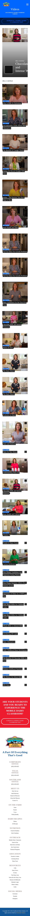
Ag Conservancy (15, 847)
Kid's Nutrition (15, 833)
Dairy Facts (15, 861)
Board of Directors (15, 795)
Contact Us (15, 800)
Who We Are (15, 791)
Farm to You (15, 842)
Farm (15, 807)
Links (15, 887)
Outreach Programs (15, 849)
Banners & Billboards (15, 879)
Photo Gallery (15, 884)
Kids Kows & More (15, 844)
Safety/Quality (15, 814)
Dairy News (15, 870)
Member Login (15, 882)
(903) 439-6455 (15, 766)
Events (15, 872)
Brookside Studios (20, 912)
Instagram (15, 898)
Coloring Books (15, 858)
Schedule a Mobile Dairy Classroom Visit (16, 21)
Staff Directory (15, 793)
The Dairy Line (15, 875)
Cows (15, 812)
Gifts (15, 868)
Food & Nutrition (15, 830)
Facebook (15, 893)
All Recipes (15, 823)
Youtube (15, 896)
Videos (15, 821)
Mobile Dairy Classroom (15, 840)
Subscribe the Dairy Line (15, 877)
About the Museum (15, 798)
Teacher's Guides (15, 856)
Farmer (15, 809)
